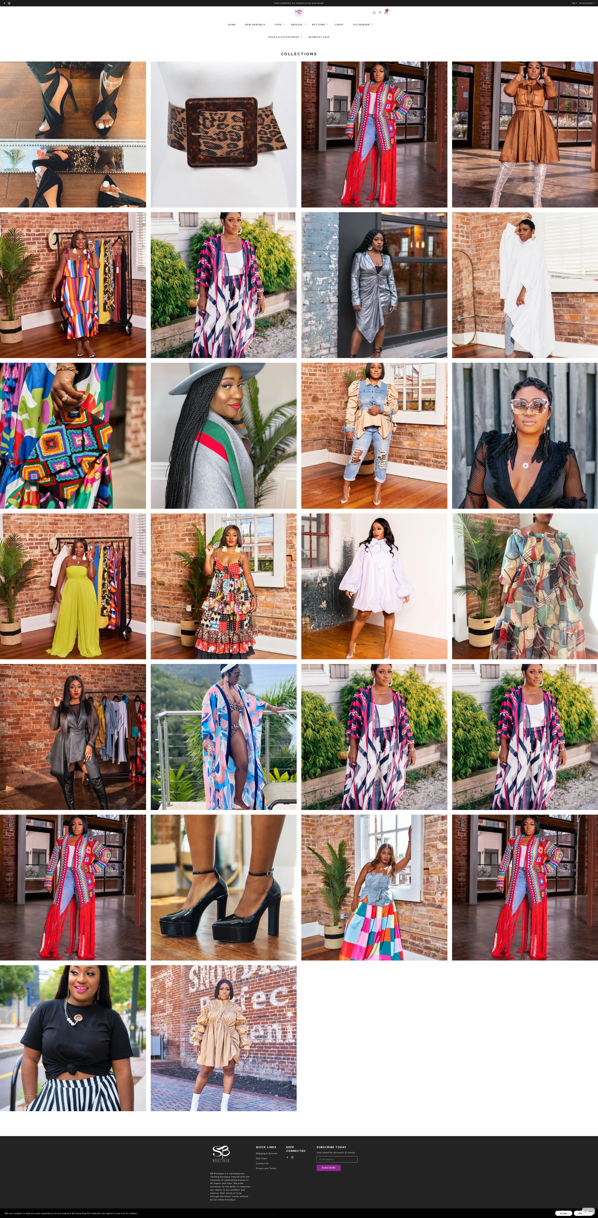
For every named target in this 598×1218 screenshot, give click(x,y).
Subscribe (329, 1167)
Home (232, 24)
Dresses (297, 24)
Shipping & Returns (267, 1153)
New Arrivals (255, 24)
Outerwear (361, 24)
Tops (278, 24)
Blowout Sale (319, 37)
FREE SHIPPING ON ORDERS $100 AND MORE (299, 3)
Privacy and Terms (266, 1168)
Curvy (339, 24)
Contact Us (262, 1163)
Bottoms (318, 24)
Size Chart (261, 1158)
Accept (564, 1213)
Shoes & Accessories (283, 37)
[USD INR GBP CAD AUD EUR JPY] (575, 3)
